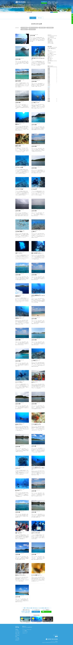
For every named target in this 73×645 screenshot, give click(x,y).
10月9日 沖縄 (17, 446)
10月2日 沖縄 (33, 554)
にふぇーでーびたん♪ (19, 382)
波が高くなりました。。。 (20, 424)
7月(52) (49, 90)
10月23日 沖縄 (17, 210)
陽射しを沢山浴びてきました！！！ (37, 253)
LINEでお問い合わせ (47, 611)
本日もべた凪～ (50, 59)
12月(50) (49, 84)
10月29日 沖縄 (33, 81)
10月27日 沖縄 (33, 124)
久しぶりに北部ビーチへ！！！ (36, 575)
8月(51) (49, 89)
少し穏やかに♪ (33, 231)
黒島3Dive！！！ (18, 124)
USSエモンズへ (50, 50)
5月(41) (49, 92)
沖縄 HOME (16, 12)
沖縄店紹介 (16, 629)
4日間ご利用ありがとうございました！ (52, 61)
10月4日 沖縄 (33, 512)
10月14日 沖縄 (33, 339)
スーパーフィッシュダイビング (27, 627)
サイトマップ (52, 641)
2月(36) (49, 96)
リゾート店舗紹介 (24, 630)
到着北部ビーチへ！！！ (19, 318)
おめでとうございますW (35, 532)
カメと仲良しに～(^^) (35, 102)
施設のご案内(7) (50, 39)
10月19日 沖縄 (17, 274)
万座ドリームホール (18, 253)
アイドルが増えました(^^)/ (36, 424)
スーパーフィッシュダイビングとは (26, 629)
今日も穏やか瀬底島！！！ (20, 231)
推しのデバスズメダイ (51, 55)
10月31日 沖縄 (32, 35)
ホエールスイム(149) (50, 43)
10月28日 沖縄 (17, 102)
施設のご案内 (42, 27)
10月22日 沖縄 (33, 210)
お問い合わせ (36, 611)
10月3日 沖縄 (17, 554)
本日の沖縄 (50, 27)
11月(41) (49, 85)
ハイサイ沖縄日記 (24, 27)
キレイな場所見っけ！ (51, 53)
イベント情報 (17, 637)
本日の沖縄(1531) (50, 40)
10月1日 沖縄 (17, 596)
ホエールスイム (32, 29)
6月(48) (49, 91)
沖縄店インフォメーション (33, 27)
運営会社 (56, 641)
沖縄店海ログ (24, 29)
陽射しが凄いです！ (50, 58)
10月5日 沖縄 (17, 512)
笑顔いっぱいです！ (18, 532)
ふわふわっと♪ (17, 468)
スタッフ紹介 (17, 630)
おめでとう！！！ (34, 382)
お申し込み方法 (17, 635)
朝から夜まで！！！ (18, 490)
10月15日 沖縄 (17, 339)
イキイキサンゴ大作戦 (19, 167)
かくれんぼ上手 (34, 189)
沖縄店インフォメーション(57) (52, 38)
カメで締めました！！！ (35, 360)
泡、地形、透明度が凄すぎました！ (52, 49)
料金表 (16, 636)
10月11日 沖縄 (17, 403)
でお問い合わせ (72, 19)
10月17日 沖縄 (33, 318)
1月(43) (49, 97)
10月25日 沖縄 (33, 146)
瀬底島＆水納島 (18, 145)
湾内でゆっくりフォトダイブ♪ (20, 575)
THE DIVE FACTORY (36, 615)
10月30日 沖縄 (17, 59)
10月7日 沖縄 (33, 446)
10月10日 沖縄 (33, 403)
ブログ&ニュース (22, 12)
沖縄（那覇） (17, 627)
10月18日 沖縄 (33, 274)
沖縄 (37, 34)
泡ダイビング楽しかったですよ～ (52, 54)
